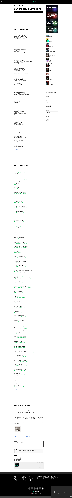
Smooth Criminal (51, 43)
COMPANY (30, 477)
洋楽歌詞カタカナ (24, 477)
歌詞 (46, 90)
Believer (50, 40)
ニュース (15, 477)
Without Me (50, 76)
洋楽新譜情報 (15, 481)
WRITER (30, 480)
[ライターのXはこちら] (39, 466)
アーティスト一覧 (24, 480)
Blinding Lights (51, 78)
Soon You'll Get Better (48, 105)
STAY (50, 50)
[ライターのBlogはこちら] (41, 466)
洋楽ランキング (16, 480)
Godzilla (50, 45)
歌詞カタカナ (47, 110)
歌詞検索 (23, 479)
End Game (47, 102)
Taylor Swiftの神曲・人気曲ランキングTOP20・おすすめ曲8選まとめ (26, 450)
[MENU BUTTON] (2, 2)
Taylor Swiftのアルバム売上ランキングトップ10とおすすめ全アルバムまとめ (27, 451)
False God (47, 95)
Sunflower (50, 70)
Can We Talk (51, 83)
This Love (50, 65)
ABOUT (30, 476)
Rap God (50, 53)
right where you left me (48, 112)
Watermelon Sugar (51, 35)
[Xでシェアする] (14, 460)
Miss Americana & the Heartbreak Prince (51, 92)
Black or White (51, 73)
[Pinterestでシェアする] (20, 460)
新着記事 (15, 476)
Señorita (50, 81)
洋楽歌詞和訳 (23, 476)
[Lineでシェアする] (18, 460)
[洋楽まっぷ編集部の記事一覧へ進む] (17, 465)
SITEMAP (30, 481)
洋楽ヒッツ (23, 481)
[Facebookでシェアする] (16, 460)
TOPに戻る (16, 149)
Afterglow (47, 115)
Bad (49, 48)
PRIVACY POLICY (31, 478)
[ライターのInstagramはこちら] (40, 466)
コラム (15, 478)
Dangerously (50, 38)
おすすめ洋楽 (15, 479)
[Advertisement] (29, 21)
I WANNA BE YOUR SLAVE (52, 55)
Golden (50, 60)
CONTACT (30, 479)
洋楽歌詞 (23, 478)
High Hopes (50, 63)
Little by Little (51, 58)
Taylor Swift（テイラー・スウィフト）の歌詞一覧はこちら (23, 436)
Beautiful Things (51, 68)
